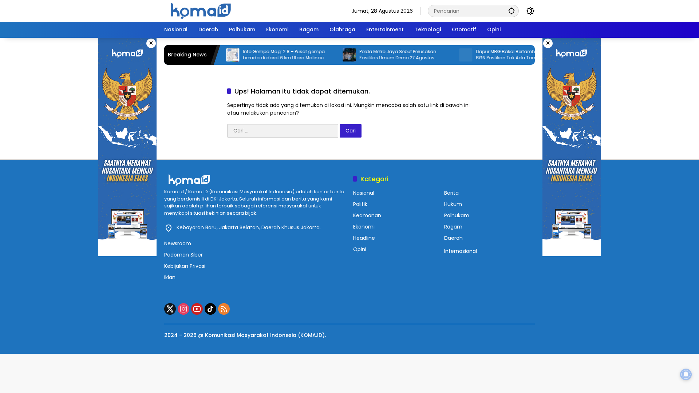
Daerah (453, 238)
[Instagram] (183, 309)
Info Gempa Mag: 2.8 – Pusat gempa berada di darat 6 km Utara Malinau (272, 55)
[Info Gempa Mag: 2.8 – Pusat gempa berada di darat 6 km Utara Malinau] (221, 54)
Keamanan (367, 215)
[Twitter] (170, 309)
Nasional (363, 192)
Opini (359, 249)
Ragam (453, 226)
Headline (364, 238)
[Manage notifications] (686, 374)
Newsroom (177, 243)
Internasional (460, 251)
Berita (451, 192)
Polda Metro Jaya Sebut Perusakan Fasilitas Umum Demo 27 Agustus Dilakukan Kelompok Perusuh (386, 55)
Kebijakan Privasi (184, 266)
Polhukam (456, 215)
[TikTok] (210, 309)
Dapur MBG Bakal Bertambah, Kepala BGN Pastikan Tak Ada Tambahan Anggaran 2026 (506, 55)
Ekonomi (364, 226)
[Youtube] (197, 309)
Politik (360, 204)
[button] (511, 11)
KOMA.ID (311, 335)
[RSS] (224, 309)
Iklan (169, 277)
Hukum (453, 204)
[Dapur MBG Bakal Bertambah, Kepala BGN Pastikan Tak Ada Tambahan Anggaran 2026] (454, 54)
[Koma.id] (200, 10)
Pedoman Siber (183, 254)
